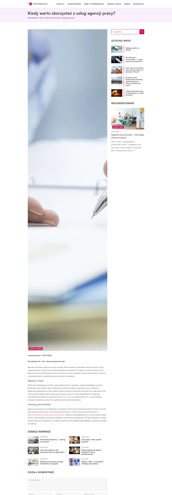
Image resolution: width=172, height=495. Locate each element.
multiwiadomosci (34, 355)
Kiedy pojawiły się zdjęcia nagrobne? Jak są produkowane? (91, 452)
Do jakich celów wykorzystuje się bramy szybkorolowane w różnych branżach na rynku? (134, 81)
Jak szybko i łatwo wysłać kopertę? (91, 441)
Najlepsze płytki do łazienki (132, 49)
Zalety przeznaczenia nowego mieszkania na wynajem (51, 463)
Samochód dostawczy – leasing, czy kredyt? (53, 441)
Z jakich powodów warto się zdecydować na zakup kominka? (135, 93)
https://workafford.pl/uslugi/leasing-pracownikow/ (46, 415)
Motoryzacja (138, 4)
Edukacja (60, 4)
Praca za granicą (68, 397)
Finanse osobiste (74, 4)
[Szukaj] (141, 31)
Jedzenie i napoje (114, 4)
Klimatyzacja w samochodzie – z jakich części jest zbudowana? (134, 59)
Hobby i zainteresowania (94, 4)
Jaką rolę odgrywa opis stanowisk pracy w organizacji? (52, 451)
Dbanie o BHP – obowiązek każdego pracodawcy (92, 463)
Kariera (127, 4)
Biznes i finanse (36, 348)
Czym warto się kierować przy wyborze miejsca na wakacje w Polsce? (135, 70)
